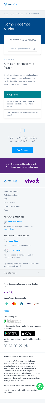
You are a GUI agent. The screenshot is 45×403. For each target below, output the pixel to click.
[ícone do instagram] (10, 346)
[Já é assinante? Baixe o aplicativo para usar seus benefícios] (11, 333)
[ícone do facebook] (15, 346)
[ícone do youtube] (20, 346)
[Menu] (38, 4)
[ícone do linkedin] (26, 346)
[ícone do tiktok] (5, 346)
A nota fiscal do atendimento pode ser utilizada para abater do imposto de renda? (21, 103)
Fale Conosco (22, 150)
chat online (8, 229)
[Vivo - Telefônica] (32, 181)
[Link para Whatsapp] (40, 386)
